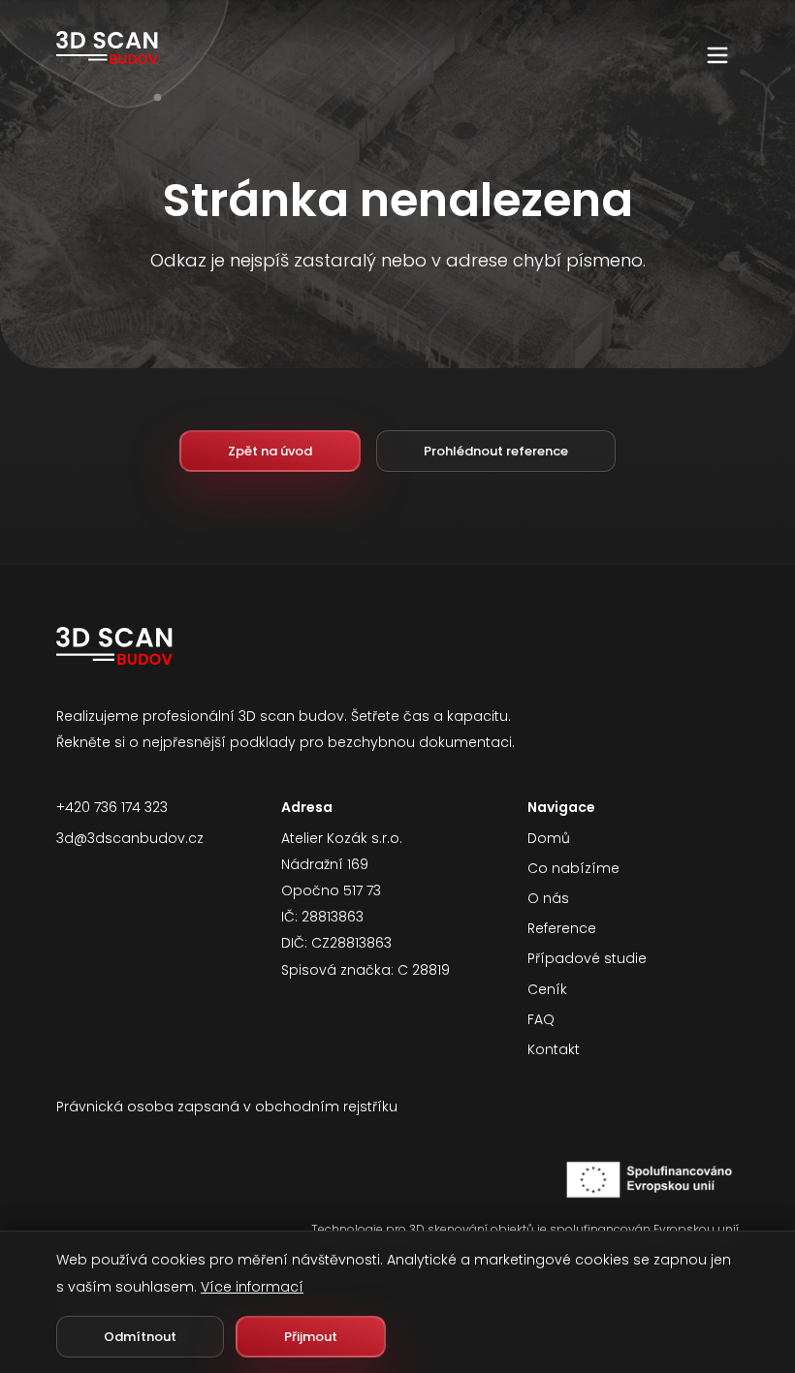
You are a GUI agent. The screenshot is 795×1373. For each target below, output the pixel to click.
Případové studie (587, 958)
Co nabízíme (573, 868)
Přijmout (310, 1336)
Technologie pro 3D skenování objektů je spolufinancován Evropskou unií (525, 1229)
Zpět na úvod (270, 451)
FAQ (541, 1019)
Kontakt (553, 1049)
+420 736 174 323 (112, 807)
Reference (561, 928)
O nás (548, 898)
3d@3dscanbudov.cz (130, 838)
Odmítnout (140, 1336)
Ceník (547, 989)
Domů (548, 838)
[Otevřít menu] (717, 55)
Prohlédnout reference (496, 451)
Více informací (252, 1286)
